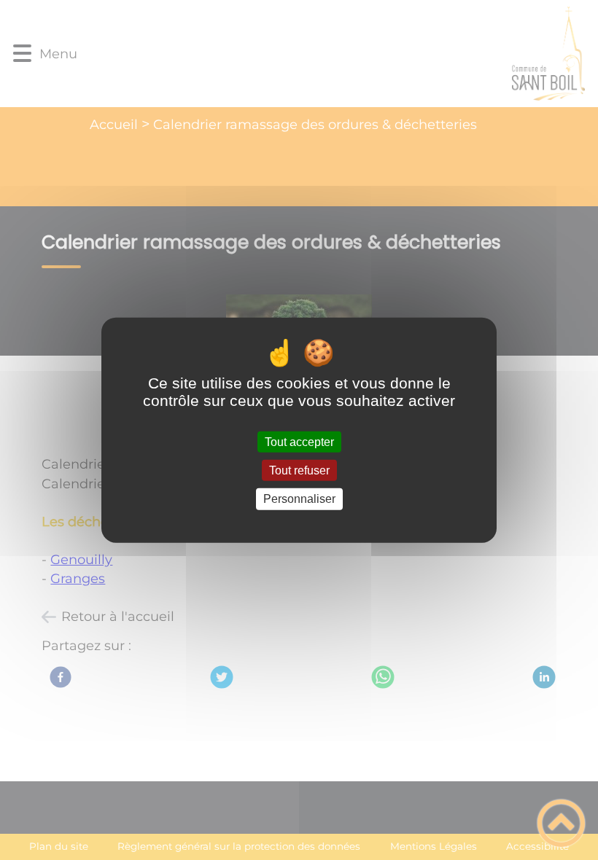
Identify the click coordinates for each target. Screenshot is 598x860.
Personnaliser (299, 499)
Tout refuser (299, 470)
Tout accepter (299, 442)
